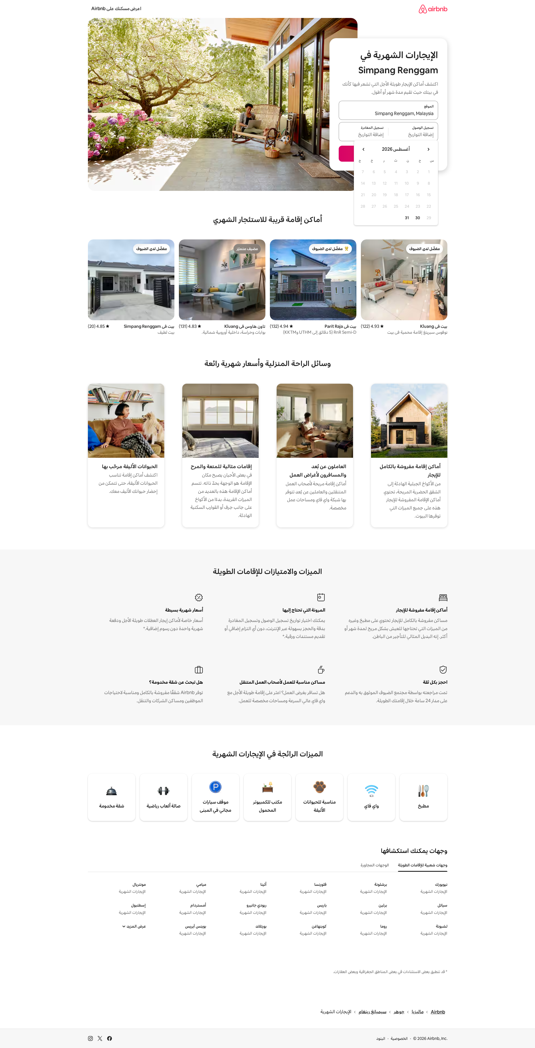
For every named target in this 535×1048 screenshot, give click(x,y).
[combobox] (388, 113)
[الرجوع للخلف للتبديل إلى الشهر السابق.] (428, 149)
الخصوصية (399, 1038)
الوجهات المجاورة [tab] (375, 865)
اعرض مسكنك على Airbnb (116, 9)
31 (407, 217)
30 (417, 217)
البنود (380, 1038)
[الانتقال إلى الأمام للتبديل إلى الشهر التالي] (363, 149)
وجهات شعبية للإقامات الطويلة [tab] (422, 865)
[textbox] (413, 135)
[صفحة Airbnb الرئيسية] (433, 9)
